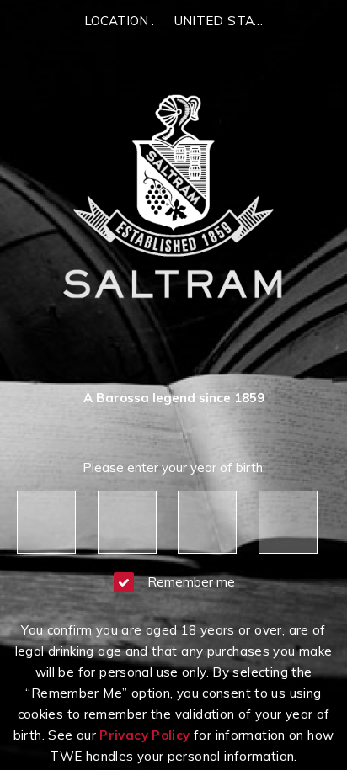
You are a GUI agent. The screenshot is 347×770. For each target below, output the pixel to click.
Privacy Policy (144, 735)
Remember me (191, 582)
